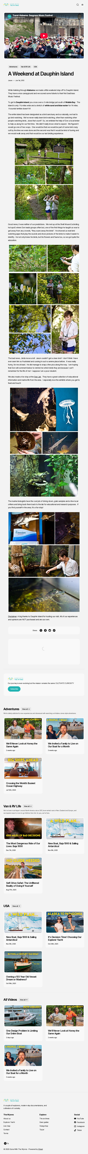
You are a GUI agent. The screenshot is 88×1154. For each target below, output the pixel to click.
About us (6, 1118)
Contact (6, 1130)
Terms (5, 1133)
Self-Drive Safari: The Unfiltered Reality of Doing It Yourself (22, 884)
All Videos (10, 999)
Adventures (13, 67)
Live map (6, 1126)
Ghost (40, 1149)
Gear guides (43, 1122)
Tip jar (41, 1130)
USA (35, 67)
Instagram (80, 1126)
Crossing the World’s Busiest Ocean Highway (20, 784)
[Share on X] (41, 630)
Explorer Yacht (9, 1122)
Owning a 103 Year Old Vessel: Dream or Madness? (21, 978)
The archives (44, 1118)
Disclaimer (12, 616)
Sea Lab (37, 377)
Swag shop (43, 1126)
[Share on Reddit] (49, 630)
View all (25, 709)
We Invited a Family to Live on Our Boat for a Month (63, 745)
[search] (78, 5)
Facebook (81, 1122)
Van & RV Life (25, 67)
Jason (10, 80)
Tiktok (79, 1130)
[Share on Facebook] (45, 630)
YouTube (80, 1118)
